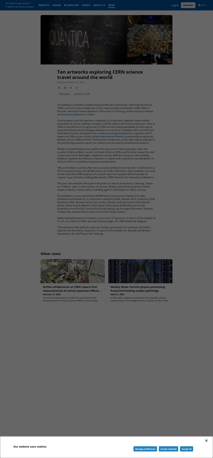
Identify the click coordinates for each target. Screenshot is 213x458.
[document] (106, 447)
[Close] (206, 441)
